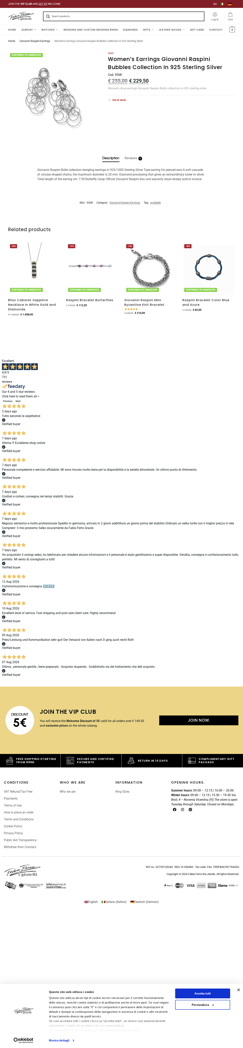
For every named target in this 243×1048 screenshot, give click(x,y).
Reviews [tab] (133, 158)
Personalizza (200, 1004)
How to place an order (18, 812)
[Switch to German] (229, 4)
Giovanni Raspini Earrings (35, 41)
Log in (215, 19)
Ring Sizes (122, 791)
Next (18, 401)
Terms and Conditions (19, 819)
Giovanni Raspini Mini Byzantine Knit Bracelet (144, 302)
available (155, 202)
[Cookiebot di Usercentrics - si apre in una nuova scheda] (23, 1040)
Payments (10, 798)
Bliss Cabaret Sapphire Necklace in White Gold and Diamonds (32, 305)
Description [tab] (110, 158)
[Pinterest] (190, 809)
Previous (7, 401)
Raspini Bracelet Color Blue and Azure (205, 302)
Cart (230, 19)
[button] (232, 30)
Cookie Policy (13, 826)
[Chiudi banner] (238, 990)
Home (11, 41)
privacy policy (105, 1030)
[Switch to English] (215, 4)
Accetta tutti (202, 993)
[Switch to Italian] (222, 4)
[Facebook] (174, 809)
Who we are (67, 791)
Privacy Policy (13, 833)
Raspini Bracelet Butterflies (89, 300)
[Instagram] (182, 809)
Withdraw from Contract (20, 847)
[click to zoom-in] (53, 96)
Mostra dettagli (59, 1040)
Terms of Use (13, 805)
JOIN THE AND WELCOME (34, 3)
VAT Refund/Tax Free (18, 791)
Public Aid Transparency (20, 840)
